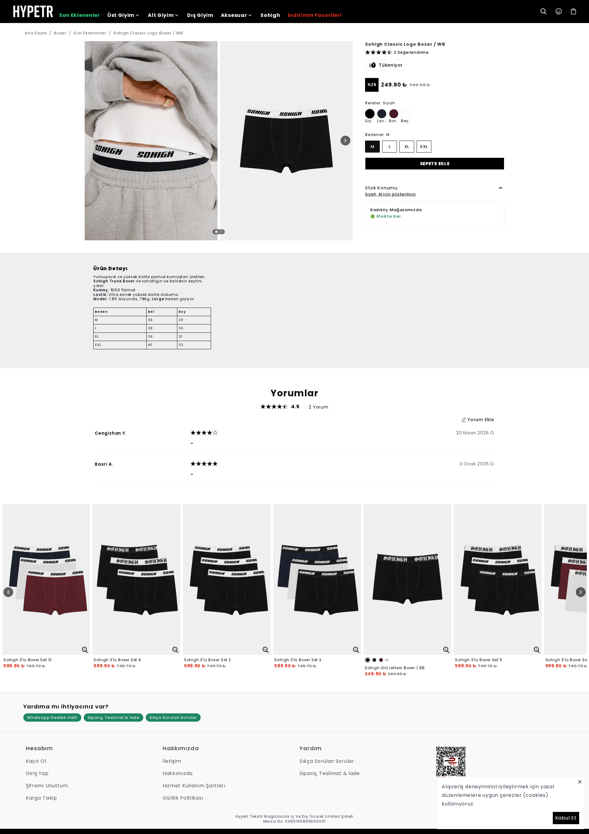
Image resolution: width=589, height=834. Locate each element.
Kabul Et (566, 817)
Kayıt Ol (36, 761)
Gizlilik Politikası (183, 797)
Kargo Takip (41, 797)
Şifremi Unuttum (47, 785)
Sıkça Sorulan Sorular (173, 717)
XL (406, 146)
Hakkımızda (181, 748)
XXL (424, 146)
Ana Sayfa (36, 33)
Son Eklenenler (90, 33)
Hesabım (39, 748)
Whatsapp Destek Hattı (52, 717)
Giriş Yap (37, 773)
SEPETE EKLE (435, 163)
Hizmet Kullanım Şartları (194, 785)
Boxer (60, 33)
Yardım (310, 748)
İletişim (172, 761)
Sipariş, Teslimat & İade (113, 717)
